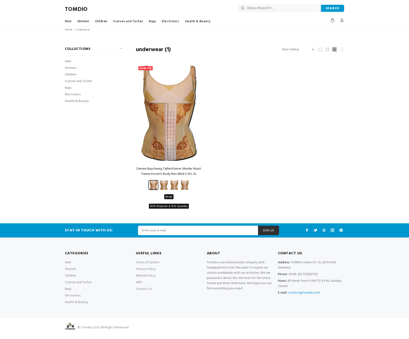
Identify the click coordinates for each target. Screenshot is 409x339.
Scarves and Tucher (128, 21)
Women (83, 21)
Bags (152, 21)
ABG (139, 282)
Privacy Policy (146, 269)
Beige (168, 196)
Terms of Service (147, 262)
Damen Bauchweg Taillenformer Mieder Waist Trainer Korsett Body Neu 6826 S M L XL (169, 171)
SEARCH (332, 8)
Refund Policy (146, 275)
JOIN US (268, 230)
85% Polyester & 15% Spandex (169, 206)
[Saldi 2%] (169, 113)
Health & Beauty (197, 21)
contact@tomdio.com (304, 292)
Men (68, 21)
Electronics (170, 21)
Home (68, 29)
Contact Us (144, 289)
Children (101, 21)
